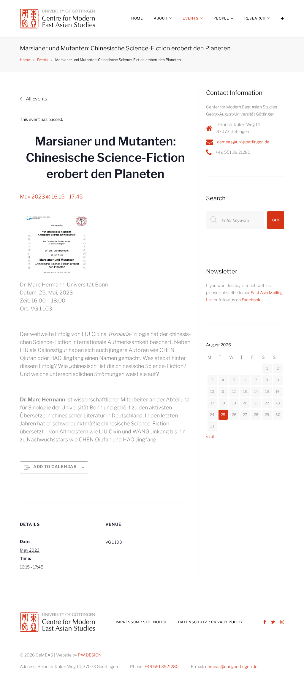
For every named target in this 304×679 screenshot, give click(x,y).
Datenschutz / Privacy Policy (210, 622)
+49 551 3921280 (162, 666)
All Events (36, 99)
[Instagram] (282, 622)
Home (137, 18)
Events (190, 18)
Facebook (251, 299)
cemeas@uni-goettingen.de (243, 141)
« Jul (210, 436)
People (221, 18)
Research (255, 18)
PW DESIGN (90, 654)
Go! (275, 220)
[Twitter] (273, 622)
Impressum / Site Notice (142, 622)
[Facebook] (264, 622)
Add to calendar (55, 466)
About (161, 18)
